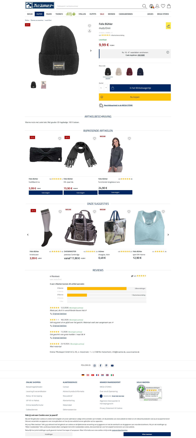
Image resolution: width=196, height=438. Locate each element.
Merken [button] (111, 14)
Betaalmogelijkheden (34, 386)
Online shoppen (33, 382)
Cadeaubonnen (32, 409)
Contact (66, 386)
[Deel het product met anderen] (89, 31)
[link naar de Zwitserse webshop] (93, 374)
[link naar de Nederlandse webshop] (103, 374)
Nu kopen (135, 97)
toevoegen (115, 192)
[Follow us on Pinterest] (106, 365)
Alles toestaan (147, 434)
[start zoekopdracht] (144, 6)
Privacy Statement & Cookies (111, 408)
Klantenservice (70, 382)
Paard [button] (49, 14)
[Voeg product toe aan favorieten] (89, 26)
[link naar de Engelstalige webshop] (108, 374)
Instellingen (49, 434)
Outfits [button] (93, 14)
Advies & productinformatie (73, 391)
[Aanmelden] (157, 5)
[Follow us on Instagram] (94, 365)
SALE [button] (102, 14)
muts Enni (48, 20)
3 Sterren (60, 295)
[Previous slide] (27, 50)
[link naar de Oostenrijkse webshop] (88, 374)
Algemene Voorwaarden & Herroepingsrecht (110, 402)
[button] (71, 14)
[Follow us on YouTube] (112, 365)
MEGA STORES (163, 14)
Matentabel (67, 405)
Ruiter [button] (39, 14)
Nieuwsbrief (67, 395)
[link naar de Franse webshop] (98, 374)
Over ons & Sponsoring (109, 391)
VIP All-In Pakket (32, 400)
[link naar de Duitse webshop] (83, 374)
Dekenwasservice (69, 409)
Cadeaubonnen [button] (126, 14)
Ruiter (27, 20)
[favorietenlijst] (163, 5)
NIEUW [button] (30, 14)
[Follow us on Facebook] (100, 365)
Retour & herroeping (34, 395)
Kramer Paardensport (110, 382)
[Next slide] (91, 50)
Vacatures (112, 395)
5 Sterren (60, 288)
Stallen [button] (82, 14)
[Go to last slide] (28, 234)
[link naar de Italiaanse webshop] (112, 374)
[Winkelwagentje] (169, 5)
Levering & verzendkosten (36, 391)
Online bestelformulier (34, 405)
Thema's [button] (59, 14)
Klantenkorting (69, 400)
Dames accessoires (37, 20)
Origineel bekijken (60, 313)
